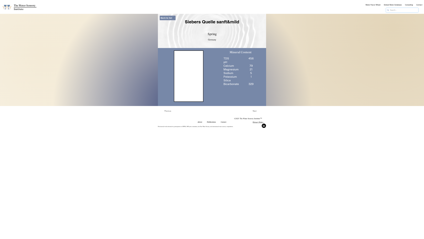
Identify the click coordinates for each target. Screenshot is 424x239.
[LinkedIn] (264, 126)
